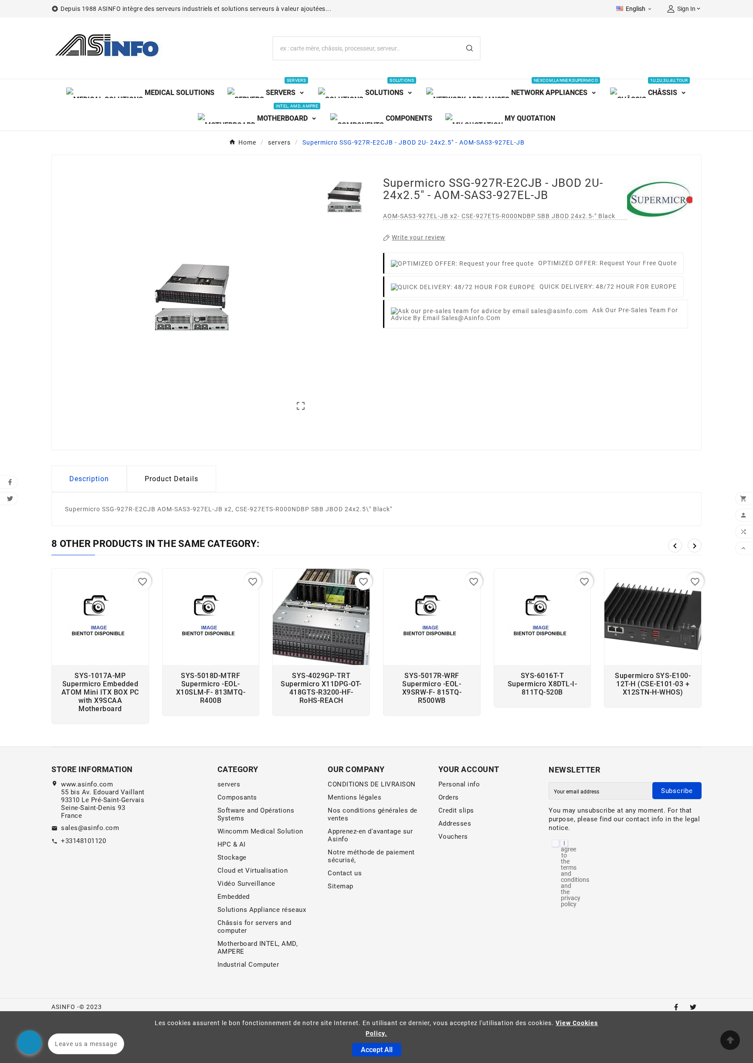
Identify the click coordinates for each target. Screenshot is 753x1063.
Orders (448, 797)
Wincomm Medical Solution (260, 831)
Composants (237, 797)
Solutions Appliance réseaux (261, 910)
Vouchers (453, 836)
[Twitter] (693, 1007)
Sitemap (340, 886)
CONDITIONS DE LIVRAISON (372, 784)
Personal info (459, 784)
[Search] (469, 48)
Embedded (233, 897)
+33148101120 (83, 841)
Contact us (345, 873)
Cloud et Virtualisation (252, 870)
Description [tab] (89, 479)
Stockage (232, 857)
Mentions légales (354, 797)
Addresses (454, 823)
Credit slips (456, 810)
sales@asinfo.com (90, 828)
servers (229, 784)
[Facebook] (676, 1007)
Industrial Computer (248, 965)
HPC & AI (231, 844)
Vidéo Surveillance (246, 884)
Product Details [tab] (171, 479)
